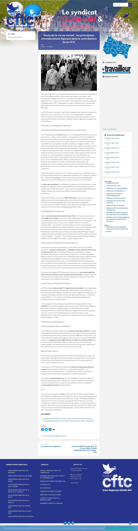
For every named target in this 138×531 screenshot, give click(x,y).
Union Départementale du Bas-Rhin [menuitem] (19, 507)
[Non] (136, 528)
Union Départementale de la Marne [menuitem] (18, 480)
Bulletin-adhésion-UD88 (112, 172)
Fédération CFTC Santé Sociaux (116, 198)
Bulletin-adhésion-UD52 (112, 148)
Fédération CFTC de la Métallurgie (116, 188)
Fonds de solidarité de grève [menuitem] (51, 491)
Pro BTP (108, 231)
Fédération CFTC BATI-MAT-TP (115, 191)
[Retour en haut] (130, 523)
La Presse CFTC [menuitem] (45, 484)
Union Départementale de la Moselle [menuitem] (18, 501)
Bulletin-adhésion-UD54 (112, 153)
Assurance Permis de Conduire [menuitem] (51, 503)
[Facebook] (65, 523)
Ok (108, 528)
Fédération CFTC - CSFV (113, 185)
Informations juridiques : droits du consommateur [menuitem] (52, 477)
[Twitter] (69, 523)
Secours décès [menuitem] (45, 488)
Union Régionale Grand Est (59, 436)
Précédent (44, 444)
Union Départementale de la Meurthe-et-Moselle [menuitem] (18, 491)
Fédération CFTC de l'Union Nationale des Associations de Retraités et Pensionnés (118, 219)
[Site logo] (20, 28)
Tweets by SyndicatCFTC (109, 129)
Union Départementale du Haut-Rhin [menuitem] (20, 512)
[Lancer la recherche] (130, 5)
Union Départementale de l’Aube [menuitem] (20, 476)
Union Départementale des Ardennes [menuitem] (18, 471)
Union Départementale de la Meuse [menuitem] (18, 496)
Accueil (43, 47)
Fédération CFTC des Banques (115, 205)
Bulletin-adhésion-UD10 (112, 138)
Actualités (50, 47)
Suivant (94, 444)
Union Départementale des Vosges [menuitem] (20, 516)
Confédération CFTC (112, 183)
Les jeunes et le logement (50, 446)
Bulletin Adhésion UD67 (112, 162)
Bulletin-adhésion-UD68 (112, 167)
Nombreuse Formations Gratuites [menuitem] (52, 481)
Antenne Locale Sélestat (15, 37)
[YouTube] (72, 523)
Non (112, 528)
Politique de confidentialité (125, 528)
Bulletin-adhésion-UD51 (112, 143)
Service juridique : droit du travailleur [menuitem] (50, 471)
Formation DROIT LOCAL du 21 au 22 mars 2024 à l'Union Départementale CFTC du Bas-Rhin (84, 449)
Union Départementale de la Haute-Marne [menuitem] (18, 485)
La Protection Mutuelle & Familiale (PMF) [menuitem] (50, 499)
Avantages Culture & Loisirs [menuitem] (50, 495)
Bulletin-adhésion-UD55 (112, 157)
